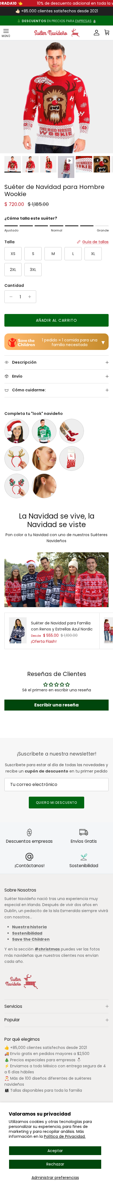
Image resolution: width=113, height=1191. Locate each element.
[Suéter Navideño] (56, 32)
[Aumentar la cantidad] (31, 297)
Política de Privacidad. (65, 1136)
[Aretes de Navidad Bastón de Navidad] (44, 486)
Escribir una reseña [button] (56, 705)
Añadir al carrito (56, 320)
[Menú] (6, 33)
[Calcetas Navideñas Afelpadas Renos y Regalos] (71, 431)
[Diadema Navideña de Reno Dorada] (16, 458)
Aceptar (55, 1150)
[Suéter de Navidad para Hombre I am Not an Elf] (44, 431)
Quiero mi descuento (56, 802)
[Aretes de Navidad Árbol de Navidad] (44, 458)
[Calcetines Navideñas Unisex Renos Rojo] (71, 458)
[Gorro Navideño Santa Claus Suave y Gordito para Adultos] (16, 431)
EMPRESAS (83, 20)
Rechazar (55, 1164)
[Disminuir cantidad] (9, 297)
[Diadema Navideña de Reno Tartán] (16, 486)
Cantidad (14, 285)
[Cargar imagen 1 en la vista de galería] (56, 96)
